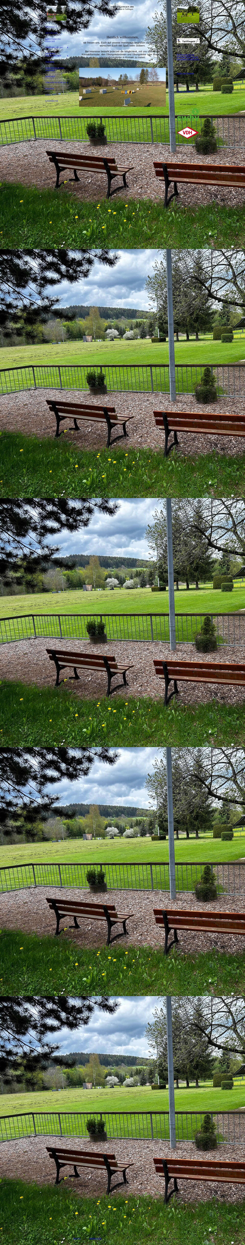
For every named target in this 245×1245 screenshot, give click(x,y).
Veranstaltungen (55, 82)
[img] (56, 13)
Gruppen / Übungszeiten (53, 54)
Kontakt (50, 76)
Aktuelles (51, 33)
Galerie (49, 89)
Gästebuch (51, 101)
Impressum (95, 1238)
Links (48, 95)
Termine (49, 62)
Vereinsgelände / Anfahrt (55, 69)
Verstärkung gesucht (53, 40)
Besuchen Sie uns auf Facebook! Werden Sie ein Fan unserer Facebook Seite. (188, 57)
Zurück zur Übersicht (185, 73)
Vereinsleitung (54, 47)
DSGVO (77, 1238)
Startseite (51, 27)
